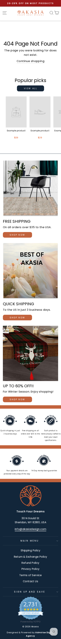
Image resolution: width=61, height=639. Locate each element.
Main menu (30, 540)
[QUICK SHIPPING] (30, 271)
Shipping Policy (30, 550)
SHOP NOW (17, 234)
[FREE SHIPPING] (30, 188)
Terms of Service (30, 575)
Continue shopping (30, 61)
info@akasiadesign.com (30, 529)
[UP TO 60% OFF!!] (30, 353)
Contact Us (30, 581)
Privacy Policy (31, 569)
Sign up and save (29, 591)
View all (30, 88)
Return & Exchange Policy (30, 556)
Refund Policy (30, 563)
